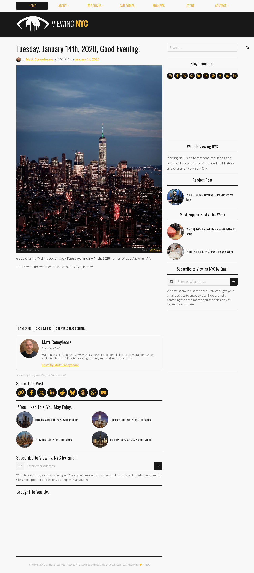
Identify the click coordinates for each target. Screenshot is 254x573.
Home (32, 5)
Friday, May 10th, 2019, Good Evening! (54, 439)
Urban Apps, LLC (118, 564)
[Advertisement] (165, 24)
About (62, 5)
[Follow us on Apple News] (227, 76)
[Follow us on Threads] (192, 76)
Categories (127, 5)
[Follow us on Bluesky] (199, 76)
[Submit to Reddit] (62, 393)
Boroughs (94, 5)
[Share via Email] (103, 393)
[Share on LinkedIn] (52, 393)
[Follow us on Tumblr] (220, 76)
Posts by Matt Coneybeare (60, 365)
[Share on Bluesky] (72, 393)
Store (190, 5)
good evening (43, 328)
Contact (220, 5)
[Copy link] (21, 392)
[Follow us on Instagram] (170, 76)
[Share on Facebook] (31, 393)
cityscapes (24, 328)
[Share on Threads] (83, 393)
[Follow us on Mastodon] (213, 76)
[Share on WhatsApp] (93, 393)
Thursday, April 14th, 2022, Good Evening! (56, 420)
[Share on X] (41, 393)
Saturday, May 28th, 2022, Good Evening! (131, 439)
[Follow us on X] (184, 76)
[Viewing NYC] (51, 24)
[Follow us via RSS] (234, 76)
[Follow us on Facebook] (177, 76)
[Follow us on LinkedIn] (206, 76)
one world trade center (70, 328)
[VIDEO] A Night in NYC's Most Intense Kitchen (209, 251)
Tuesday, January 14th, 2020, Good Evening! (78, 49)
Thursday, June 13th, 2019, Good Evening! (131, 420)
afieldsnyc (155, 250)
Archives (159, 5)
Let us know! (58, 375)
